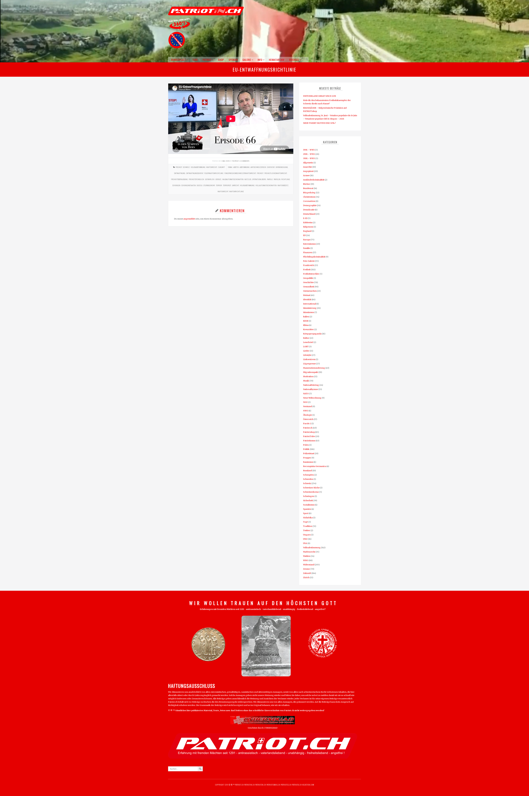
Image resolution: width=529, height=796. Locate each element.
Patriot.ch (307, 428)
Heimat (306, 295)
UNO (305, 539)
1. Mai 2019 (225, 161)
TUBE (195, 60)
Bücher (306, 184)
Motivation (308, 376)
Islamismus (308, 312)
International (309, 304)
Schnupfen (308, 475)
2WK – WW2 (309, 154)
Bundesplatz (178, 60)
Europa (306, 239)
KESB (305, 321)
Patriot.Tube (309, 436)
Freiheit (179, 167)
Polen (306, 445)
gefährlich (209, 179)
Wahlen (306, 556)
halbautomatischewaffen (233, 179)
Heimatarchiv (276, 60)
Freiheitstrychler (311, 274)
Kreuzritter (308, 329)
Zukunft (221, 167)
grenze (218, 179)
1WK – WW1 (309, 150)
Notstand (307, 406)
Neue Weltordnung (312, 398)
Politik (306, 449)
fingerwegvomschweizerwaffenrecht (240, 173)
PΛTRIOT (235, 161)
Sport (305, 513)
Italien (306, 316)
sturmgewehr (209, 185)
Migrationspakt (310, 372)
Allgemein (308, 162)
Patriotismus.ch (273, 784)
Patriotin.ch (249, 784)
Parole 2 (307, 423)
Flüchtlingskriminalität (314, 256)
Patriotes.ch (286, 784)
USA (305, 543)
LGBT (306, 346)
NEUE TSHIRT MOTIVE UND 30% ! (319, 123)
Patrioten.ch (260, 784)
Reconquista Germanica (314, 466)
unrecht (235, 185)
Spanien (307, 509)
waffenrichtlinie (236, 191)
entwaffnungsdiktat (194, 173)
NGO (305, 402)
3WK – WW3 (309, 158)
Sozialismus (309, 505)
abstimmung (245, 167)
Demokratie (309, 209)
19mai (230, 167)
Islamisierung (309, 308)
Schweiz (186, 167)
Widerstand (308, 564)
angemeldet (189, 219)
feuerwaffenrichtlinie (213, 173)
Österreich (308, 419)
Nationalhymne (310, 389)
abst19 (236, 167)
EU (304, 235)
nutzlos (248, 179)
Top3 (305, 522)
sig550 (200, 185)
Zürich (306, 577)
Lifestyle (307, 355)
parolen (277, 179)
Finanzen (307, 252)
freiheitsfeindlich (196, 179)
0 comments (244, 161)
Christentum (309, 197)
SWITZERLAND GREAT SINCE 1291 (319, 96)
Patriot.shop (309, 432)
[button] (306, 59)
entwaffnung (179, 173)
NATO (306, 393)
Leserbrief (308, 342)
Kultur (306, 338)
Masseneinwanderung (314, 368)
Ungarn (307, 534)
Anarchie (307, 167)
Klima (306, 325)
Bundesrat (308, 188)
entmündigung (282, 167)
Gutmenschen (310, 291)
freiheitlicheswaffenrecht (275, 173)
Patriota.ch (297, 784)
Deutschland (309, 214)
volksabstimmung (247, 185)
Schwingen (308, 496)
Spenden (233, 60)
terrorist (227, 185)
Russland (307, 470)
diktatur (271, 167)
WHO (305, 560)
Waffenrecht (211, 167)
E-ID (305, 218)
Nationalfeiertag (311, 385)
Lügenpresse (309, 363)
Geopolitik (308, 278)
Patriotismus (309, 440)
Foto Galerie (309, 261)
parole (270, 179)
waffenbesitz (283, 185)
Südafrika (308, 517)
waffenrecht (223, 191)
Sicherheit (308, 500)
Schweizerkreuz (311, 492)
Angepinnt (308, 171)
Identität (307, 299)
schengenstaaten (188, 185)
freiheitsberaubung (179, 179)
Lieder (306, 351)
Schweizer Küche (311, 487)
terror (219, 185)
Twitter (306, 530)
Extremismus (309, 244)
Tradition (307, 526)
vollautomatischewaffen (266, 185)
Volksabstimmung (198, 167)
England (307, 231)
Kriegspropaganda (312, 333)
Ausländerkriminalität (313, 180)
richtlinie (285, 179)
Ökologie (307, 415)
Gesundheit (308, 286)
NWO (305, 410)
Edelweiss (307, 222)
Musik (306, 381)
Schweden (308, 479)
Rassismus (308, 462)
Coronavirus (309, 201)
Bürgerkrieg (309, 192)
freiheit (260, 173)
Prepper (307, 457)
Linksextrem (309, 359)
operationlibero (259, 179)
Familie (306, 248)
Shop (221, 60)
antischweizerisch (258, 167)
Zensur (306, 569)
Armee (306, 175)
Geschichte (308, 282)
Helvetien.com (308, 784)
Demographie (309, 205)
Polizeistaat (308, 453)
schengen (176, 185)
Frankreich (308, 265)
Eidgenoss (308, 227)
